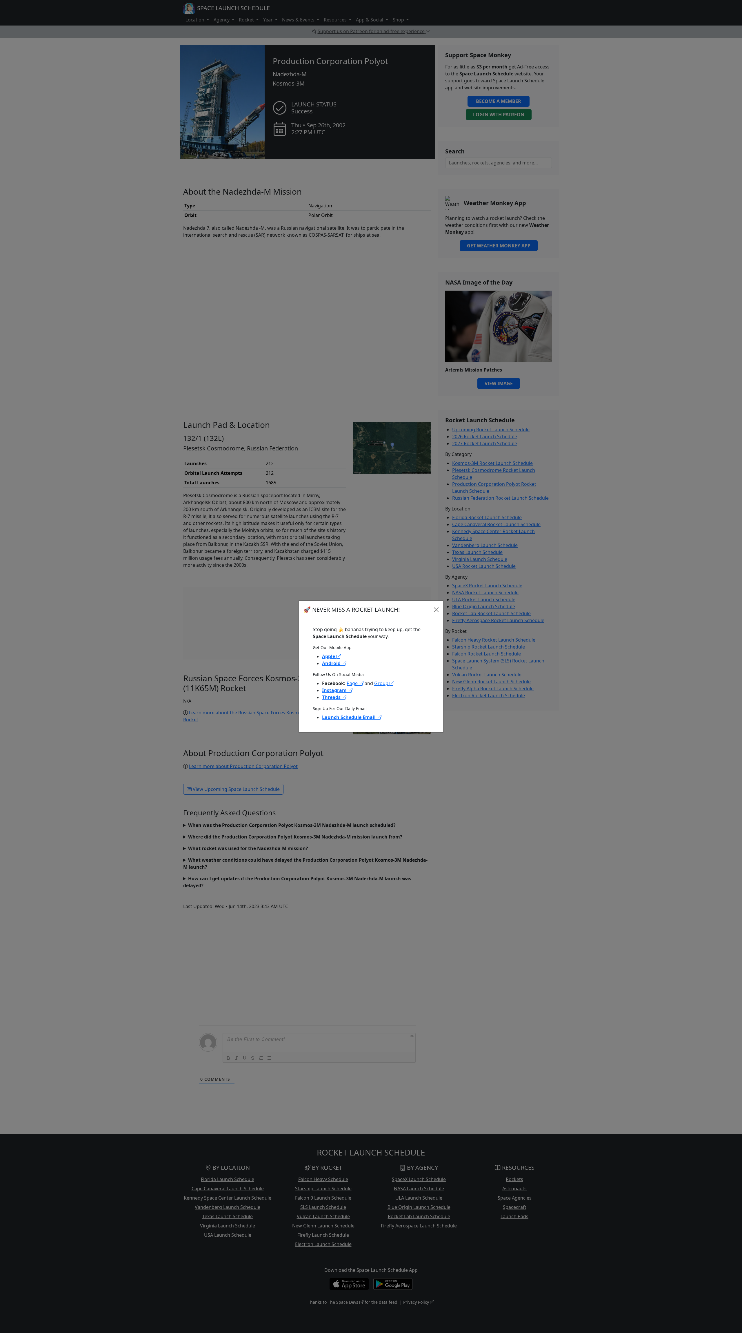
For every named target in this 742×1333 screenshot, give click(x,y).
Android (332, 663)
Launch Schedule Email (349, 717)
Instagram (335, 690)
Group (382, 683)
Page (353, 683)
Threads (332, 697)
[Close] (436, 609)
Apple (329, 656)
